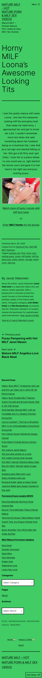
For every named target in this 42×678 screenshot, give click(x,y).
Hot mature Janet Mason (14, 450)
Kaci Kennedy (8, 557)
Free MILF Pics (5, 624)
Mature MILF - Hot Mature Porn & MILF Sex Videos (12, 12)
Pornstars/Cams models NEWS (17, 496)
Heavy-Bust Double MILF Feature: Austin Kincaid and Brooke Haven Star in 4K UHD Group (20, 402)
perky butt (6, 259)
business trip (14, 253)
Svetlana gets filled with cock (16, 474)
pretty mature (18, 259)
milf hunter (26, 256)
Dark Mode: (32, 675)
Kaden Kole (7, 561)
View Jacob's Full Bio (29, 315)
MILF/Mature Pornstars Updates (18, 540)
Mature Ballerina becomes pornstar (17, 621)
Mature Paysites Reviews (33, 621)
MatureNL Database (15, 624)
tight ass (11, 263)
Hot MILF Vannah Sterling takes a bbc (20, 462)
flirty (23, 253)
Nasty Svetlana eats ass (13, 478)
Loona (17, 256)
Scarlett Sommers (10, 549)
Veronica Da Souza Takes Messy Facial (21, 518)
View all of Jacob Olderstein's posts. (18, 320)
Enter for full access (21, 224)
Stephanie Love (9, 565)
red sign (28, 259)
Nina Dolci (7, 545)
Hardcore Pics (22, 247)
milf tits (35, 256)
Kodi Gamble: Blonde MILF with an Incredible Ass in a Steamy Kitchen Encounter (19, 414)
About (5, 595)
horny (28, 253)
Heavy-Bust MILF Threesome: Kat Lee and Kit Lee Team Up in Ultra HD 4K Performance (20, 390)
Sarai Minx (7, 553)
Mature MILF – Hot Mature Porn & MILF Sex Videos (19, 662)
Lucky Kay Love (9, 569)
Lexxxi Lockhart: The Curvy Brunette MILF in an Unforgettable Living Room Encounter (20, 426)
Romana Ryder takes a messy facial (19, 482)
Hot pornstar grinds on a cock (17, 454)
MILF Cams (4, 621)
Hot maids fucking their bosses (17, 458)
